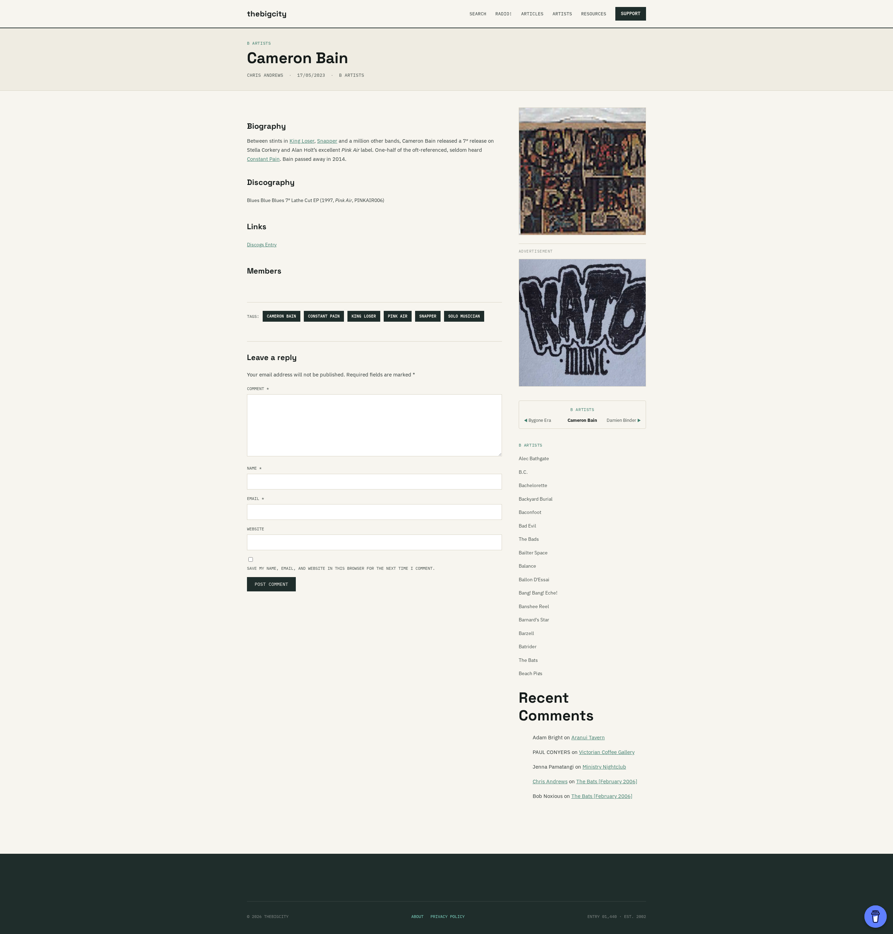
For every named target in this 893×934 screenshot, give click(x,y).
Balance (527, 566)
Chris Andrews (550, 781)
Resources (593, 14)
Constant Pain (263, 159)
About (417, 916)
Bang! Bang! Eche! (538, 593)
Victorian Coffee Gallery (607, 752)
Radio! (503, 14)
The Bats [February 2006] (606, 781)
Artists (562, 14)
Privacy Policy (447, 916)
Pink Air (397, 316)
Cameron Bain (281, 316)
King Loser (302, 140)
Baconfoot (530, 512)
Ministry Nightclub (604, 766)
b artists (351, 75)
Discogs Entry (262, 244)
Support (630, 13)
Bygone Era (537, 420)
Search (478, 14)
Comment (258, 388)
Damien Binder (624, 420)
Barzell (526, 633)
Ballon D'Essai (534, 579)
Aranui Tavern (588, 737)
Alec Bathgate (534, 458)
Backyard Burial (536, 499)
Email (255, 498)
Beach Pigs (530, 673)
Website (255, 528)
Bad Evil (527, 526)
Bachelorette (533, 485)
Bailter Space (533, 553)
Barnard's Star (534, 620)
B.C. (523, 472)
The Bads (529, 539)
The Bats (528, 660)
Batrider (527, 646)
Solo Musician (464, 316)
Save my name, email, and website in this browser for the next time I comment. (341, 568)
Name (254, 468)
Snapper (327, 140)
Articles (532, 14)
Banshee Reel (534, 606)
